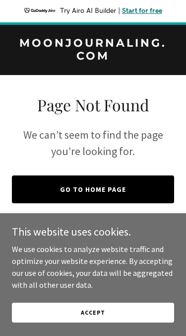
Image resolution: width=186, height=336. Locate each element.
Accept (93, 312)
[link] (93, 57)
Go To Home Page (93, 189)
